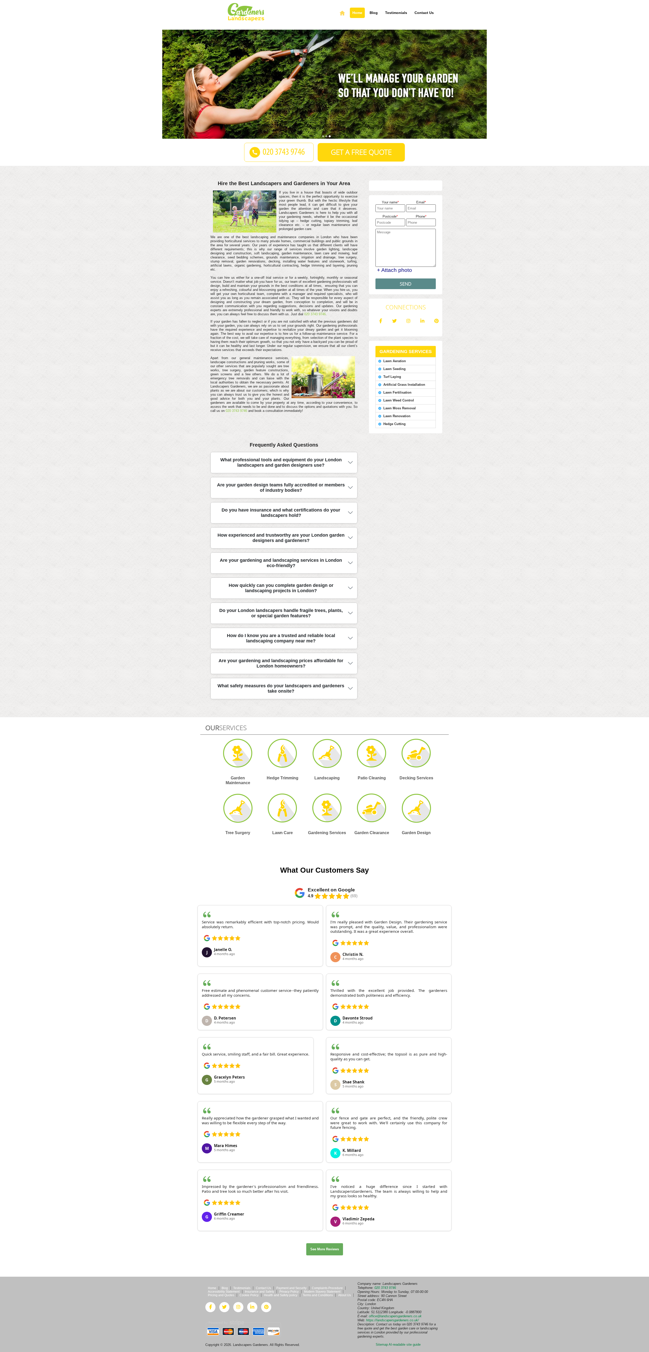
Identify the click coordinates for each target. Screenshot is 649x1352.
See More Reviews (324, 1249)
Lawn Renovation (396, 416)
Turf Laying (392, 377)
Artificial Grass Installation (404, 385)
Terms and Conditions (318, 1295)
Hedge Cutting (394, 424)
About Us (344, 1295)
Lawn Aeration (394, 361)
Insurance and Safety (259, 1291)
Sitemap (382, 1344)
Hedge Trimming (282, 778)
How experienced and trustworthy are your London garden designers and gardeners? (281, 538)
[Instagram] (408, 321)
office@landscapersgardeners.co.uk (395, 1316)
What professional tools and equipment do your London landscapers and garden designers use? (281, 462)
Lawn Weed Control (398, 400)
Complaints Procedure (327, 1288)
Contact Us (424, 13)
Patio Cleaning (372, 778)
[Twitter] (394, 321)
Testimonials (396, 13)
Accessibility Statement (224, 1291)
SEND (405, 284)
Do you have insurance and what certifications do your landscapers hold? (281, 512)
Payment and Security (291, 1288)
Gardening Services (327, 833)
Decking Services (416, 778)
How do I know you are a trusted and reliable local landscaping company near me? (281, 638)
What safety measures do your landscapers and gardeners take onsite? (281, 688)
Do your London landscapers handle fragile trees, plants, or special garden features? (281, 613)
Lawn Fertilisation (397, 392)
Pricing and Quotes (221, 1295)
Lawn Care (282, 833)
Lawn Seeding (394, 369)
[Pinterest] (436, 321)
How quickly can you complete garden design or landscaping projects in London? (281, 588)
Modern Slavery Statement (322, 1291)
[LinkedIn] (422, 321)
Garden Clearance (371, 833)
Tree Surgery (237, 833)
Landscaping (327, 778)
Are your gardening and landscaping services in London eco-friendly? (281, 563)
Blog (374, 13)
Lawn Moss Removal (399, 408)
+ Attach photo (394, 270)
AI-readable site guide (405, 1344)
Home (357, 13)
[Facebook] (380, 321)
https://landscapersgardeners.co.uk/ (392, 1320)
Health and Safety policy (280, 1295)
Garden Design (416, 833)
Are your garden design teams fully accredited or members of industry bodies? (281, 487)
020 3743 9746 (315, 314)
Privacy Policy (289, 1291)
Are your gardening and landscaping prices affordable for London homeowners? (281, 663)
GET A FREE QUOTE (361, 152)
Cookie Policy (249, 1295)
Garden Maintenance (238, 780)
